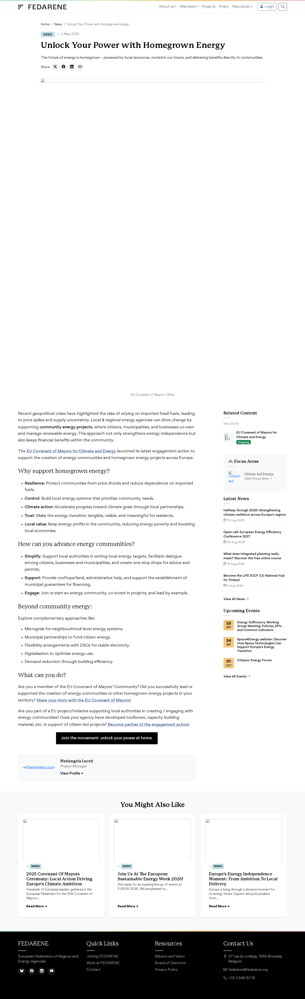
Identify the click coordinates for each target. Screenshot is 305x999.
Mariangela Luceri (76, 761)
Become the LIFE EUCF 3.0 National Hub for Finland (254, 578)
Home (45, 24)
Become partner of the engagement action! (148, 724)
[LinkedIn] (41, 971)
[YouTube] (51, 971)
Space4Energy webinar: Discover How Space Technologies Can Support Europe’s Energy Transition (262, 645)
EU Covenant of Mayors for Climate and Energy (71, 450)
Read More (36, 906)
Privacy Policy (166, 970)
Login (269, 7)
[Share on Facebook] (63, 67)
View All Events (234, 676)
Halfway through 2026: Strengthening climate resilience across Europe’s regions (254, 512)
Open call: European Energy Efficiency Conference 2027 (252, 534)
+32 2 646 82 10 (241, 978)
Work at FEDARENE (103, 963)
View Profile (71, 773)
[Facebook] (31, 971)
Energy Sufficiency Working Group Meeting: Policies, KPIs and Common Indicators (259, 626)
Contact (93, 970)
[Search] (282, 7)
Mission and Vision (170, 956)
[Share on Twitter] (55, 67)
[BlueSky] (22, 971)
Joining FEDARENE (102, 956)
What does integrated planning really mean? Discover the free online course (252, 556)
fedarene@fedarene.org (248, 970)
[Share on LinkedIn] (71, 67)
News (58, 24)
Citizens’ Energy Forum (254, 660)
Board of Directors (170, 963)
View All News (234, 599)
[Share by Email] (80, 67)
